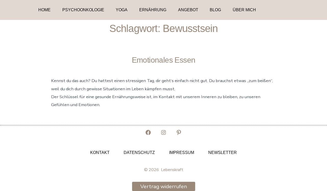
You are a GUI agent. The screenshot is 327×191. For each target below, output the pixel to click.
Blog (215, 10)
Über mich (244, 10)
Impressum (181, 152)
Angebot (188, 10)
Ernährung (152, 10)
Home (44, 10)
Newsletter (222, 152)
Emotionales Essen (163, 60)
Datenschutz (139, 152)
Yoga (121, 10)
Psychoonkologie (83, 10)
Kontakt (100, 152)
